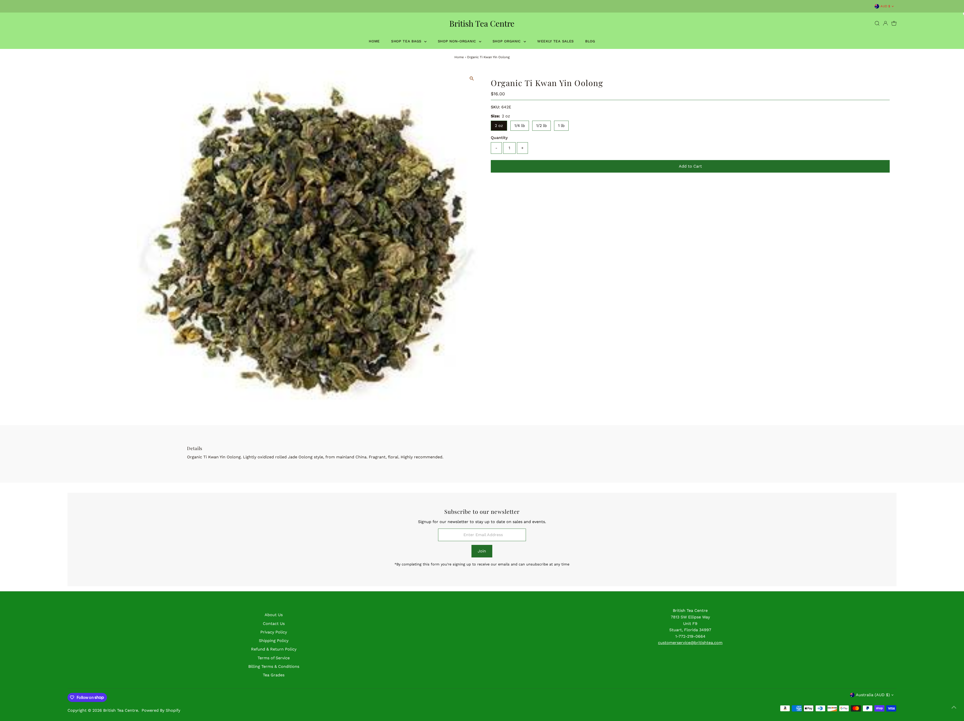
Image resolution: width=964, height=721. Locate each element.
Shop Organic (507, 41)
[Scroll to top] (954, 707)
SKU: (495, 107)
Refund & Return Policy (273, 649)
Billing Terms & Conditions (273, 666)
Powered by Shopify (161, 710)
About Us (274, 614)
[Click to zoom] (471, 78)
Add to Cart (690, 166)
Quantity (499, 137)
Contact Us (274, 623)
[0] (893, 23)
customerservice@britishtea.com (690, 642)
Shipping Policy (273, 640)
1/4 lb (519, 125)
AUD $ (885, 6)
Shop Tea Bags (407, 41)
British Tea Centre (481, 23)
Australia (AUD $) (873, 694)
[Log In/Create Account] (885, 23)
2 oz (499, 125)
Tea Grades (273, 675)
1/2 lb (541, 125)
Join (482, 551)
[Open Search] (877, 23)
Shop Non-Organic (458, 41)
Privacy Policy (273, 632)
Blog (590, 41)
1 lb (561, 125)
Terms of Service (274, 658)
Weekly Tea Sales (555, 41)
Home (374, 41)
